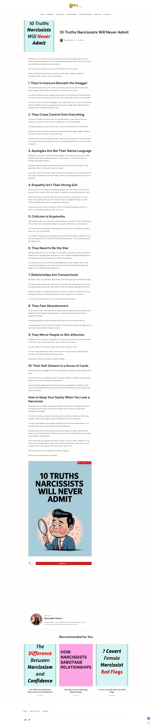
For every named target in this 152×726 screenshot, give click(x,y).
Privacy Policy (35, 711)
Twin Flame (60, 14)
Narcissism (50, 14)
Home (42, 14)
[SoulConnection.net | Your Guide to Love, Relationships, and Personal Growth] (76, 6)
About (25, 711)
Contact (46, 711)
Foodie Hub (107, 14)
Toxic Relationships (85, 14)
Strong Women (71, 14)
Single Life (97, 14)
